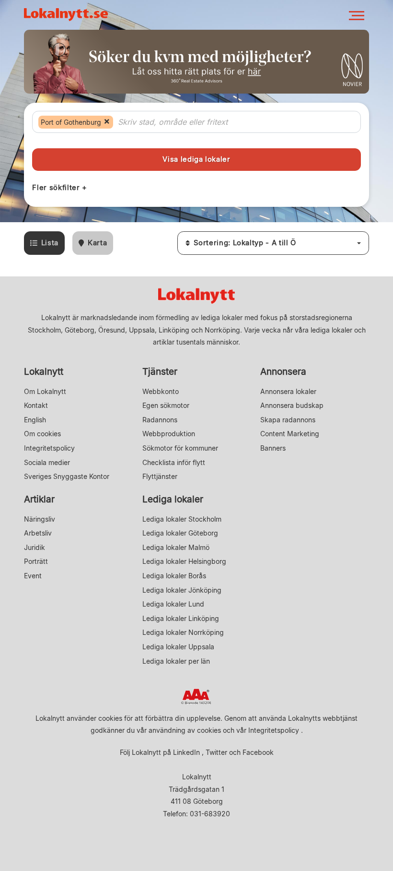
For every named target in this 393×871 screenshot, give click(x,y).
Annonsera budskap (292, 405)
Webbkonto (160, 391)
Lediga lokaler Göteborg (180, 533)
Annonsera (283, 371)
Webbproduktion (168, 434)
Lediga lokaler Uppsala (178, 647)
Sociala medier (47, 462)
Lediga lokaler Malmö (175, 547)
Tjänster (159, 371)
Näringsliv (39, 519)
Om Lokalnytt (45, 391)
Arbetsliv (38, 533)
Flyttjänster (159, 476)
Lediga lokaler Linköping (180, 618)
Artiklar (39, 499)
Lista (49, 243)
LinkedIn (186, 752)
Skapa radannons (287, 420)
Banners (273, 448)
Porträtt (36, 561)
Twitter (216, 752)
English (35, 420)
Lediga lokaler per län (176, 661)
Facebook (258, 752)
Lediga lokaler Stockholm (181, 519)
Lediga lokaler (172, 499)
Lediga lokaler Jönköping (181, 590)
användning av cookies (185, 730)
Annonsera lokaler (288, 391)
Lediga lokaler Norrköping (183, 632)
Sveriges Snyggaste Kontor (66, 476)
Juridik (34, 547)
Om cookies (42, 434)
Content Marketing (289, 434)
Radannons (159, 420)
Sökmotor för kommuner (180, 448)
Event (33, 576)
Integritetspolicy (49, 448)
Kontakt (36, 405)
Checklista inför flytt (173, 462)
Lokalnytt (43, 371)
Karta (97, 243)
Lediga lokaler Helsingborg (184, 561)
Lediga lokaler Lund (173, 604)
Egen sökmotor (165, 405)
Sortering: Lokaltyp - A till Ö (245, 243)
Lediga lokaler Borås (174, 576)
